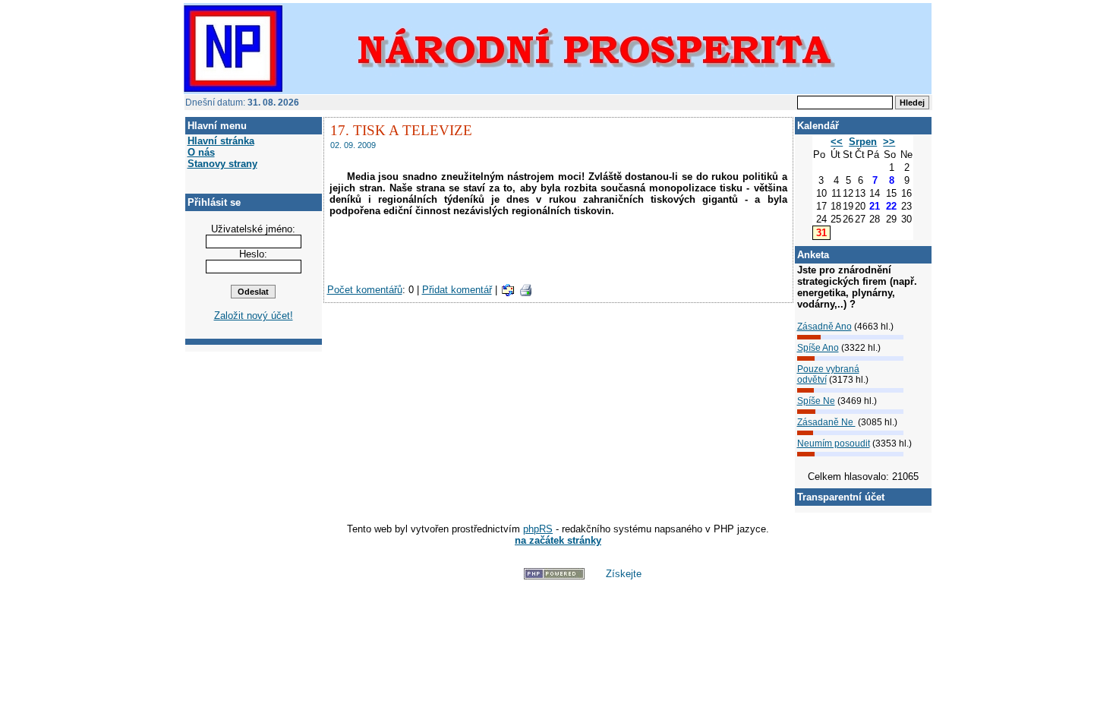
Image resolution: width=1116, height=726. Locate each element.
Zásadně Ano (824, 326)
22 (891, 206)
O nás (201, 152)
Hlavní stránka (221, 141)
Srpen (863, 141)
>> (889, 141)
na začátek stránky (558, 540)
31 (821, 232)
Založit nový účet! (253, 315)
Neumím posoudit (833, 443)
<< (837, 141)
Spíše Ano (818, 347)
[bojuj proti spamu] (487, 576)
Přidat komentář (457, 289)
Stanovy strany (222, 163)
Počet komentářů (364, 289)
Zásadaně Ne (826, 422)
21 (874, 206)
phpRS (538, 529)
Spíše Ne (816, 401)
